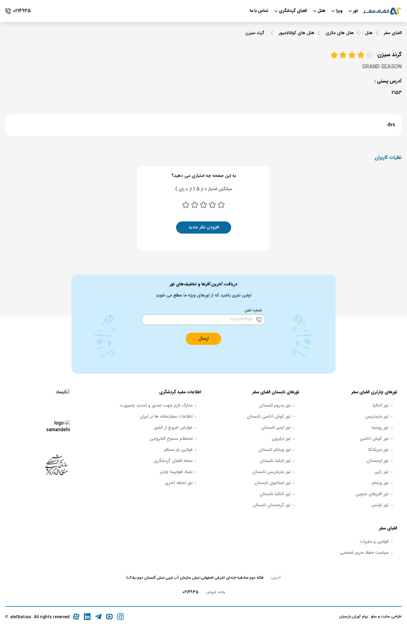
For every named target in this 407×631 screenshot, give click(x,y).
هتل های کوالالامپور (297, 33)
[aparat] (76, 616)
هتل (369, 33)
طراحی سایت (391, 616)
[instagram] (120, 616)
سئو (373, 616)
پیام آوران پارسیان (353, 616)
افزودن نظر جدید (203, 227)
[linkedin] (87, 616)
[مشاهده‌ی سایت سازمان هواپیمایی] (56, 464)
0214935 (190, 592)
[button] (203, 339)
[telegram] (98, 616)
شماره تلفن (253, 310)
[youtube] (109, 616)
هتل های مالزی (340, 33)
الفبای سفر (393, 33)
